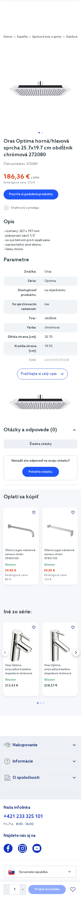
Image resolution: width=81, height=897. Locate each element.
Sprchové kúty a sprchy (47, 36)
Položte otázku (40, 472)
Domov (8, 36)
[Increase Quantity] (23, 889)
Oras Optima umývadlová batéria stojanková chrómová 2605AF (57, 669)
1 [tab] (39, 132)
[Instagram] (22, 849)
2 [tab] (42, 132)
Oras (48, 272)
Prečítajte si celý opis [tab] (39, 374)
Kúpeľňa (22, 36)
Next (76, 652)
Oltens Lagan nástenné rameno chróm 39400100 (20, 554)
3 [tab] (43, 703)
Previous (5, 652)
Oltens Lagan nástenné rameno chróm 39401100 (59, 554)
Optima (50, 281)
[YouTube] (36, 849)
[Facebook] (8, 849)
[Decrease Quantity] (6, 889)
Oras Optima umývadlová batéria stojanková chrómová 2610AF (18, 669)
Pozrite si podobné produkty (31, 194)
